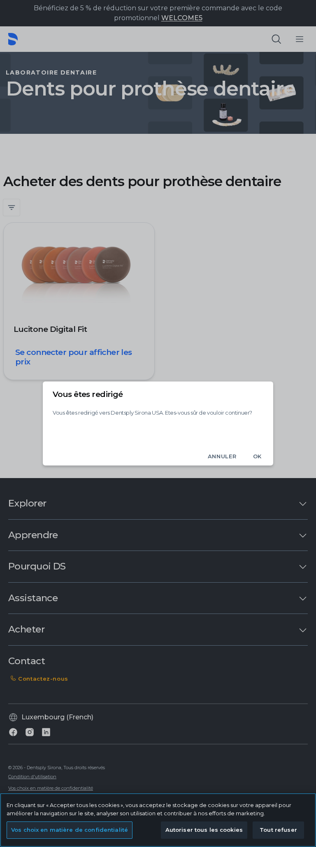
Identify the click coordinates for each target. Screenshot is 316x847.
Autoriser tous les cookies (204, 829)
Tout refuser (278, 829)
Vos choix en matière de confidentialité (69, 829)
